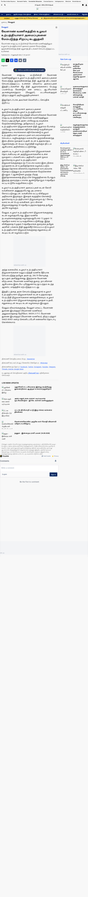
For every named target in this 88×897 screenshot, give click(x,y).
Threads (5, 369)
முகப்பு (8, 14)
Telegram (52, 367)
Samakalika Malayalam (35, 1)
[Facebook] (11, 60)
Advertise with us (20, 265)
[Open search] (4, 5)
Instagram (37, 367)
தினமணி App (33, 373)
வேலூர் (4, 27)
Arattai (10, 369)
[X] (7, 60)
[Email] (20, 60)
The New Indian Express (8, 1)
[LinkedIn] (16, 60)
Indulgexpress (59, 1)
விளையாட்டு (58, 14)
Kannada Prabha (22, 1)
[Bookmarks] (83, 5)
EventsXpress (76, 1)
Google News (19, 369)
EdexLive (68, 1)
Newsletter (31, 359)
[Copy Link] (24, 60)
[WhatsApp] (3, 60)
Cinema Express (48, 1)
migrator (4, 66)
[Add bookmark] (56, 27)
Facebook (23, 367)
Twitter (30, 367)
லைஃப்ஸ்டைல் (72, 14)
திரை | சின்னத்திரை (41, 14)
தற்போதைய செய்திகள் (22, 14)
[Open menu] (1, 5)
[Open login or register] (86, 5)
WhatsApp (44, 363)
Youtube (45, 367)
